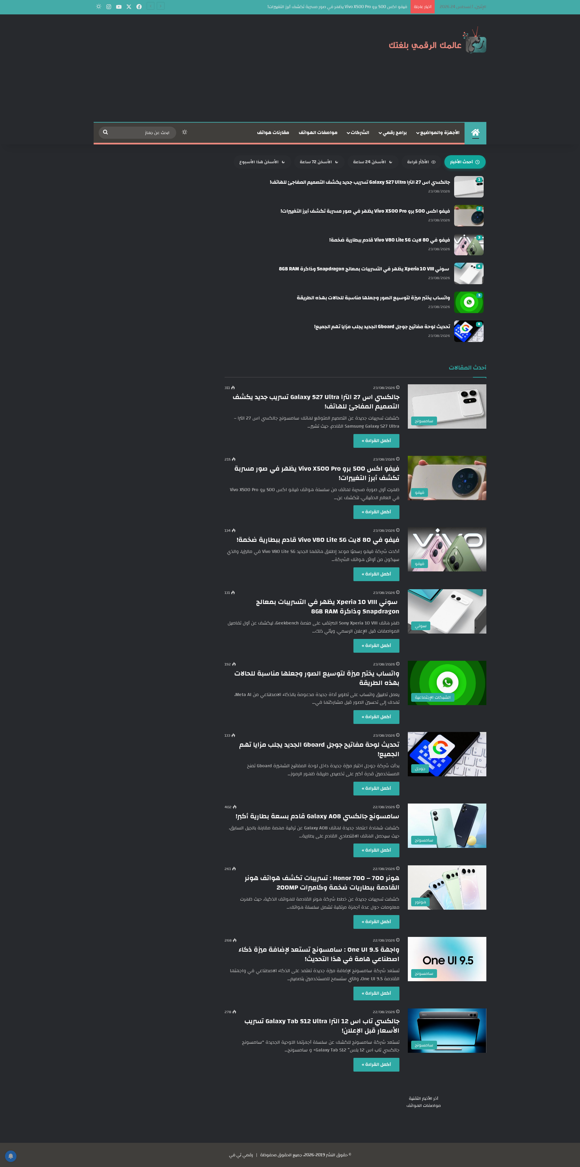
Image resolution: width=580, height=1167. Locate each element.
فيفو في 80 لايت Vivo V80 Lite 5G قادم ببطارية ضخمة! (318, 539)
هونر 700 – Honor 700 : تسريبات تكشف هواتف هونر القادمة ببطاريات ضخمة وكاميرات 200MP (322, 883)
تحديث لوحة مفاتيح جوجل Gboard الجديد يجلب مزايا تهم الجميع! (319, 749)
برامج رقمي (395, 132)
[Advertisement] (223, 68)
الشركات (360, 132)
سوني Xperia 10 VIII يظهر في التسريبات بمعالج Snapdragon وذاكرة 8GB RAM (327, 606)
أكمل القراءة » (376, 440)
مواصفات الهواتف (318, 132)
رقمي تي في (241, 1155)
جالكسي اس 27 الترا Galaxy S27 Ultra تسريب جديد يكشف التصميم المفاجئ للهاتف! (316, 402)
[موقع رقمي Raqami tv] (437, 40)
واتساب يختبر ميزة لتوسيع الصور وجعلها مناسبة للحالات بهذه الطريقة (316, 678)
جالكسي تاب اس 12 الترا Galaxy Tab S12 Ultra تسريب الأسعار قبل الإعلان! (321, 1026)
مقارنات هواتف (273, 132)
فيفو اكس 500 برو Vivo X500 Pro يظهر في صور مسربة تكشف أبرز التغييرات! (316, 473)
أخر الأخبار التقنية (423, 1098)
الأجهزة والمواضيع (440, 132)
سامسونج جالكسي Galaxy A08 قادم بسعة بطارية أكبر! (317, 816)
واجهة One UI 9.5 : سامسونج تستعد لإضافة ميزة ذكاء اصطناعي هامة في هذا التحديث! (319, 954)
